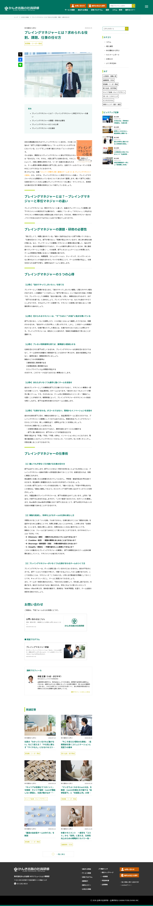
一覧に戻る (61, 854)
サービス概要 (70, 10)
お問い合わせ (80, 5)
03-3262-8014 (22, 883)
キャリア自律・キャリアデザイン (36, 799)
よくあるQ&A (111, 63)
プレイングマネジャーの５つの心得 (45, 124)
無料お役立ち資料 (98, 5)
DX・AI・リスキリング (110, 96)
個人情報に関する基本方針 (130, 882)
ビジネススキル (108, 100)
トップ (16, 17)
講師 (107, 10)
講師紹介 (85, 881)
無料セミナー (130, 10)
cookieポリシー (126, 885)
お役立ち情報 (25, 17)
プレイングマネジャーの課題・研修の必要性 (48, 120)
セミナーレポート (112, 54)
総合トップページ (107, 872)
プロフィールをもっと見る (80, 692)
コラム (108, 42)
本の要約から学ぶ (30, 28)
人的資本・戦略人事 (109, 76)
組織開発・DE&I (67, 844)
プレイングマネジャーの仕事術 (43, 128)
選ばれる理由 (83, 10)
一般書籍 (105, 876)
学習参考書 (105, 880)
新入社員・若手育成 (68, 753)
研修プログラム (97, 10)
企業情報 (105, 885)
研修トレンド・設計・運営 (112, 104)
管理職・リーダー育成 (33, 43)
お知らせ (109, 59)
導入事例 (109, 46)
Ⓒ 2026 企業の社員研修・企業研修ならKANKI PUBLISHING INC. (114, 900)
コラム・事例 (117, 10)
